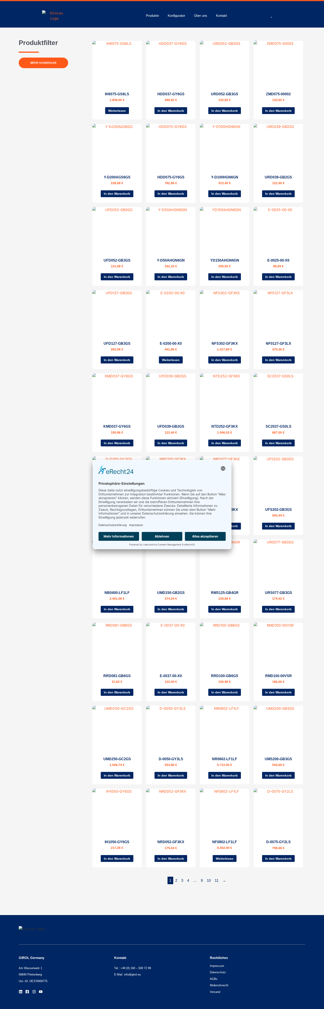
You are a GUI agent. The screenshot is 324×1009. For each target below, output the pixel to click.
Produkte (152, 15)
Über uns (200, 15)
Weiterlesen (117, 110)
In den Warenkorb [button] (171, 110)
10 (209, 880)
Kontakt (221, 15)
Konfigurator (176, 15)
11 (216, 880)
